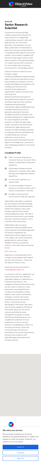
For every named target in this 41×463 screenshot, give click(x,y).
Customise (20, 453)
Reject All (20, 458)
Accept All (20, 447)
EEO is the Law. (11, 251)
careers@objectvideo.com (14, 269)
